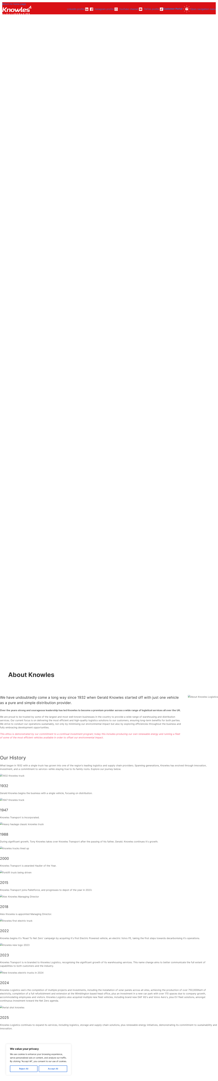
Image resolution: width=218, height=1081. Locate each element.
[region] (38, 1059)
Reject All (23, 1068)
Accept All (53, 1068)
